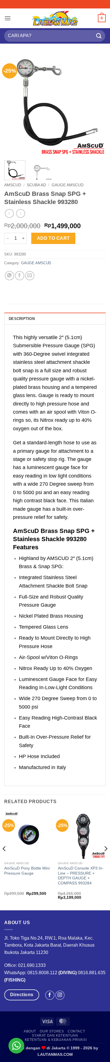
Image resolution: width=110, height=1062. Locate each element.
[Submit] (99, 35)
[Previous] (13, 105)
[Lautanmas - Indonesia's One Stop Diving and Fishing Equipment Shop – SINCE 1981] (55, 18)
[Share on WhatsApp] (9, 275)
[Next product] (9, 213)
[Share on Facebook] (19, 275)
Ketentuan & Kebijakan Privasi (56, 1040)
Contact (76, 1031)
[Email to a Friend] (29, 275)
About (30, 1031)
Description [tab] (22, 319)
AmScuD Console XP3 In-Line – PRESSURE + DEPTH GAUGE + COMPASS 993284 (81, 875)
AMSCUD (12, 185)
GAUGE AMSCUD (67, 185)
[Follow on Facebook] (49, 995)
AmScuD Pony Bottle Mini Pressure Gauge (27, 870)
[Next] (97, 105)
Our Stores (52, 1031)
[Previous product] (20, 213)
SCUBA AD (36, 185)
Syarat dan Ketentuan (55, 1036)
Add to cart (53, 238)
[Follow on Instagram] (60, 995)
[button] (7, 18)
